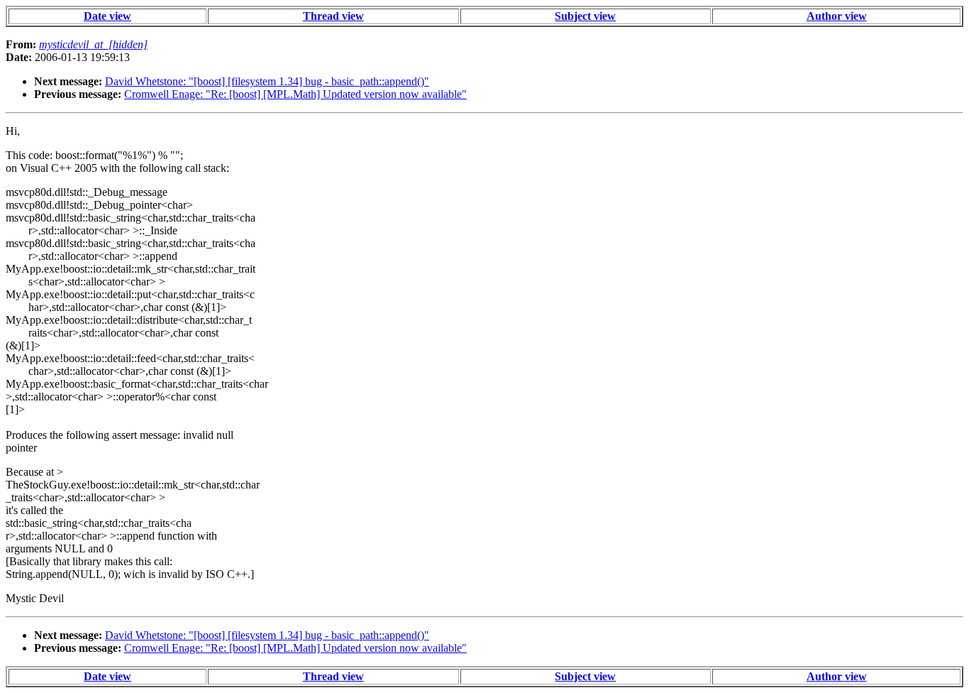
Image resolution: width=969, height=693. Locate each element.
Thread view (333, 16)
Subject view (585, 16)
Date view (107, 16)
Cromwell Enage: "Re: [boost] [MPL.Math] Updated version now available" (295, 94)
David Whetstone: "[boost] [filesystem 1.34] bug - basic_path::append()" (267, 81)
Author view (837, 16)
